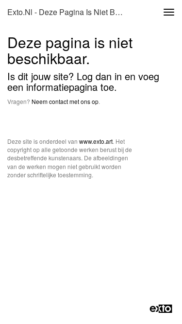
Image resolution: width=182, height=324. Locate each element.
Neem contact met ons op (65, 101)
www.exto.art (96, 141)
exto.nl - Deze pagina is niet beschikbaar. (69, 11)
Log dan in (99, 76)
